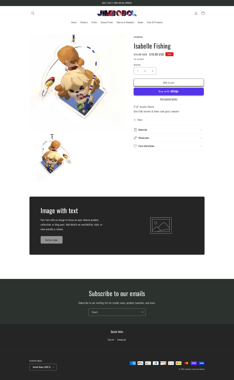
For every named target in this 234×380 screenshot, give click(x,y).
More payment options (168, 99)
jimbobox (188, 369)
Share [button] (140, 119)
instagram (121, 339)
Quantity (137, 64)
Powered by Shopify (198, 369)
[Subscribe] (141, 312)
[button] (32, 13)
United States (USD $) (41, 367)
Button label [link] (51, 240)
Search (111, 339)
